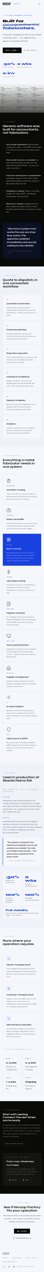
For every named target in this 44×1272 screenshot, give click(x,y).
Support (5, 1258)
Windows (14, 1180)
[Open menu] (39, 4)
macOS (27, 1180)
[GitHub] (9, 1266)
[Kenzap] (6, 1254)
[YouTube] (14, 1266)
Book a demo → (12, 50)
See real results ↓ (30, 50)
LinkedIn (23, 1231)
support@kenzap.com (23, 1238)
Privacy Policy (31, 1258)
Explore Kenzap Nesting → (14, 1144)
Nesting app (17, 1258)
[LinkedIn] (4, 1266)
